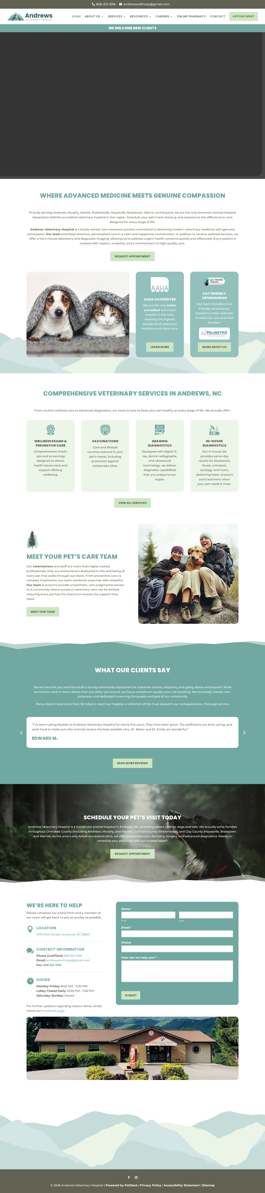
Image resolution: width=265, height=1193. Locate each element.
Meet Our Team (43, 612)
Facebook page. (53, 1010)
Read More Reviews (132, 763)
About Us (92, 16)
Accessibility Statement (182, 1185)
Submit (131, 995)
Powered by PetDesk (122, 1185)
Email (126, 927)
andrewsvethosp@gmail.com (68, 960)
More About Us (214, 347)
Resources (139, 16)
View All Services (132, 503)
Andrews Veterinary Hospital (52, 229)
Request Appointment (132, 256)
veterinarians (43, 566)
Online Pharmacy (191, 16)
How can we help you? (139, 957)
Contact (217, 16)
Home (76, 16)
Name (126, 909)
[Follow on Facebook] (129, 1177)
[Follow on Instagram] (136, 1177)
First (123, 920)
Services (115, 16)
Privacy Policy (150, 1185)
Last (181, 920)
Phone (126, 942)
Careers (162, 16)
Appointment (244, 16)
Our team (53, 234)
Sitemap (208, 1185)
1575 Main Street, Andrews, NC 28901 (63, 934)
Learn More (160, 347)
